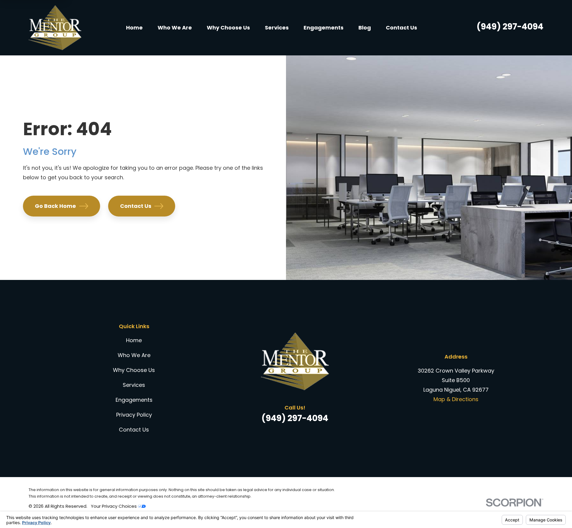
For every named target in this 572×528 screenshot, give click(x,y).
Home (134, 340)
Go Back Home (55, 206)
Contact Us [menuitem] (401, 27)
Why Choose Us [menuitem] (228, 27)
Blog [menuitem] (364, 27)
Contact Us (135, 206)
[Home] (55, 27)
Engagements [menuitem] (323, 27)
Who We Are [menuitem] (175, 27)
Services (134, 385)
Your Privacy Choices (114, 506)
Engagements (134, 400)
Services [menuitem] (277, 27)
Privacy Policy (134, 414)
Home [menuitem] (134, 27)
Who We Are (134, 355)
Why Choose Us (134, 370)
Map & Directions (455, 399)
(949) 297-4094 (510, 26)
